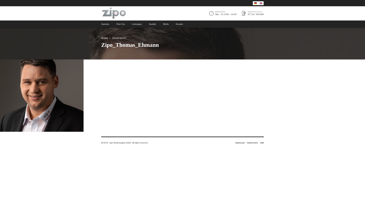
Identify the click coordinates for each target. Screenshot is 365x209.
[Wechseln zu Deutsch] (255, 3)
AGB (262, 143)
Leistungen (137, 24)
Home (104, 38)
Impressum (240, 143)
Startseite (105, 24)
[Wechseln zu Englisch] (261, 3)
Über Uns (120, 24)
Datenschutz (252, 143)
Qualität (152, 24)
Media (166, 24)
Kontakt (179, 24)
